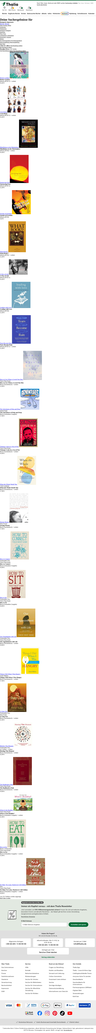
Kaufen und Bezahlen (56, 970)
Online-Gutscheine (55, 976)
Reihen (2, 39)
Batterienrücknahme (32, 973)
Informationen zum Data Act (58, 991)
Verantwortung (6, 982)
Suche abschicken (42, 5)
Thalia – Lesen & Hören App (82, 970)
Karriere (4, 970)
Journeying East (5, 182)
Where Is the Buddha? (7, 810)
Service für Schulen (31, 979)
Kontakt (27, 970)
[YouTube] (70, 1013)
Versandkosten (68, 1030)
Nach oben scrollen (5, 898)
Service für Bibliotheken (33, 982)
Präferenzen (3, 29)
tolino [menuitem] (50, 13)
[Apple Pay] (57, 1005)
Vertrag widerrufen (48, 957)
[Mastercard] (18, 1005)
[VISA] (8, 1005)
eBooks (7, 24)
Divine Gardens (5, 78)
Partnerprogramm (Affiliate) (82, 987)
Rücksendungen (30, 976)
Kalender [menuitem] (91, 13)
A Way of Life (4, 274)
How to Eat (3, 847)
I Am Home (3, 112)
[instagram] (47, 1013)
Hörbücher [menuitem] (56, 13)
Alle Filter (2, 44)
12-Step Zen (4, 711)
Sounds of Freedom (6, 213)
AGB (2, 991)
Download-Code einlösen (57, 979)
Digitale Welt (77, 990)
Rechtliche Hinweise (28, 917)
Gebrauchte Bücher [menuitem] (33, 13)
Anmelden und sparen (78, 925)
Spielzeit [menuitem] (65, 13)
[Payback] (85, 1005)
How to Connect (5, 559)
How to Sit (3, 597)
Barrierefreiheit (6, 985)
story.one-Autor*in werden (82, 976)
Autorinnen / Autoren (5, 37)
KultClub (76, 996)
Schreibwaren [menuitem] (82, 13)
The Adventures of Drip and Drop (10, 409)
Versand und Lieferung (56, 973)
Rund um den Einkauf (56, 964)
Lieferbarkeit (3, 35)
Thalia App (76, 967)
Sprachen (2, 32)
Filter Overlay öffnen (5, 25)
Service (27, 964)
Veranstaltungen (78, 993)
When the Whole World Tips (8, 484)
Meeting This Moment (7, 746)
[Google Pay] (45, 1005)
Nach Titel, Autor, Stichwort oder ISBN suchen (51, 3)
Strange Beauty (4, 522)
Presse (3, 973)
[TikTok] (62, 1013)
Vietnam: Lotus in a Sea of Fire (9, 446)
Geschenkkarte (78, 979)
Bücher (2, 24)
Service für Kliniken (31, 993)
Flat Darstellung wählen (19, 51)
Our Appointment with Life (8, 636)
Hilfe (26, 967)
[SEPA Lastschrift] (31, 1005)
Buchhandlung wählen (16, 46)
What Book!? (4, 251)
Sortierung (3, 27)
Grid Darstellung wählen (6, 51)
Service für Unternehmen (33, 985)
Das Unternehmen (7, 967)
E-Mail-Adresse (26, 921)
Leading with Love (6, 307)
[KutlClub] (29, 1013)
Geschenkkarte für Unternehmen (79, 983)
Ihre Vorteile (77, 964)
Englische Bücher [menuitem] (14, 13)
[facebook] (39, 1013)
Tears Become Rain (6, 343)
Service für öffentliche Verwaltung (32, 989)
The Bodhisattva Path (6, 784)
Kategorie (2, 30)
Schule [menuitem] (23, 13)
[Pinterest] (54, 1013)
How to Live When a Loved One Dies (11, 379)
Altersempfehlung (4, 42)
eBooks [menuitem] (44, 13)
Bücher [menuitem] (4, 13)
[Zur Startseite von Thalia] (10, 4)
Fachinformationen (7, 976)
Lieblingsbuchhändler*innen (82, 973)
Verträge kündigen (55, 985)
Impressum (5, 988)
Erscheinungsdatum (5, 40)
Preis (1, 34)
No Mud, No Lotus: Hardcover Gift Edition (13, 885)
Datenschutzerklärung (56, 988)
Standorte (4, 979)
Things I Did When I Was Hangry (10, 674)
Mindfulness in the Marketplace (9, 147)
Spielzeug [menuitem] (72, 13)
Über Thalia (5, 964)
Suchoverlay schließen (71, 3)
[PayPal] (70, 1005)
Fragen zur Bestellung (56, 967)
